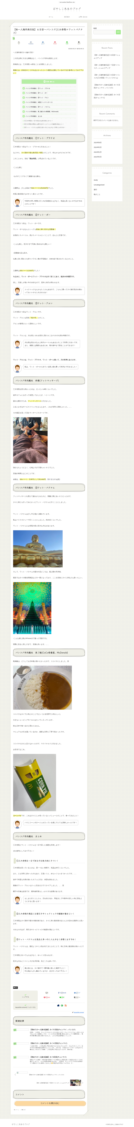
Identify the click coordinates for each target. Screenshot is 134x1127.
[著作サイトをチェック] (58, 1005)
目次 (47, 81)
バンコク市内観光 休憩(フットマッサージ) (39, 102)
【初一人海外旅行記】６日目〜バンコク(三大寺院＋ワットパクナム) (107, 76)
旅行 (16, 987)
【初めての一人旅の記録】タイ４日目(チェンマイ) (107, 96)
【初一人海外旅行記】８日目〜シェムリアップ (107, 56)
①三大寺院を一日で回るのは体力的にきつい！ (38, 120)
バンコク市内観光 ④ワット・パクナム (38, 107)
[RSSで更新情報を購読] (65, 1005)
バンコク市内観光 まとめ (34, 116)
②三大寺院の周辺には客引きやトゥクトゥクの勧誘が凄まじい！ (44, 124)
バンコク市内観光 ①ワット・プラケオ (38, 88)
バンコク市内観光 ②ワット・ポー (36, 93)
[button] (79, 43)
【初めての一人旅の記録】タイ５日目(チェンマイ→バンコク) (107, 86)
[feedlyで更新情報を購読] (62, 1005)
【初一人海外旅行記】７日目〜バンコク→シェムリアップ (107, 66)
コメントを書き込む (50, 1103)
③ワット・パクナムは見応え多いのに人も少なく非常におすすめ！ (44, 127)
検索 (95, 28)
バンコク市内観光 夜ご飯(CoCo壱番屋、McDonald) (42, 111)
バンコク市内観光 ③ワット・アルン (37, 97)
